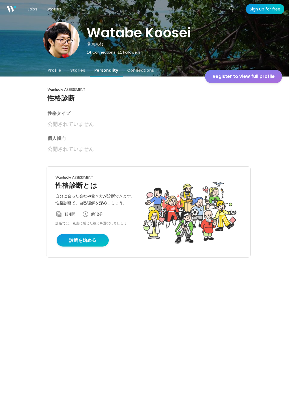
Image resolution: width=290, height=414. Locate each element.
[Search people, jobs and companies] (231, 9)
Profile (54, 70)
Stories (77, 70)
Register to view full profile (244, 76)
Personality (106, 70)
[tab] (54, 70)
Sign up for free (265, 9)
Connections (140, 70)
